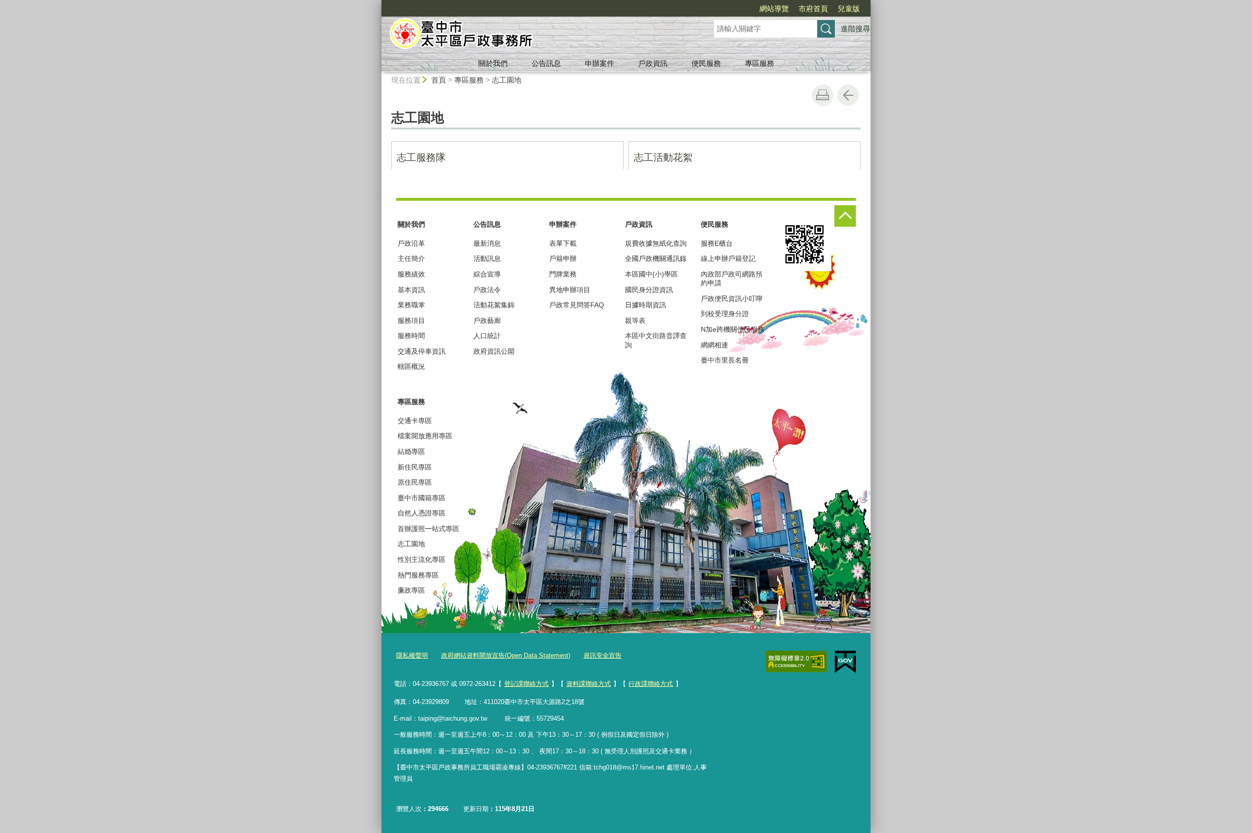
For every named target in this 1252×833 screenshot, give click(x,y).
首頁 (438, 80)
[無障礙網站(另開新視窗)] (796, 661)
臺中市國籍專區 (422, 498)
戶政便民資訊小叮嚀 (731, 298)
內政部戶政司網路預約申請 (731, 278)
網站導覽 (774, 8)
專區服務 (759, 63)
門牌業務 (563, 274)
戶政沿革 (411, 243)
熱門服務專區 (418, 575)
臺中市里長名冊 (725, 360)
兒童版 (849, 8)
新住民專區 (415, 467)
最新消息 (487, 243)
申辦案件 (599, 63)
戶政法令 (487, 290)
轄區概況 (411, 366)
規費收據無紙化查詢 (656, 243)
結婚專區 (411, 451)
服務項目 (411, 320)
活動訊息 (487, 258)
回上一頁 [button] (848, 95)
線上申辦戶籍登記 (728, 258)
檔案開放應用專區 (425, 436)
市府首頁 (813, 8)
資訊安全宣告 (602, 655)
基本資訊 (411, 290)
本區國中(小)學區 (651, 274)
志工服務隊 (421, 157)
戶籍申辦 (563, 258)
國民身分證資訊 (649, 290)
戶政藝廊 (487, 320)
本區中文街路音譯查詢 (656, 340)
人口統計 (487, 336)
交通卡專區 (415, 421)
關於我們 (493, 63)
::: (377, 4)
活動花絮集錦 (493, 305)
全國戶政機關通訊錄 (656, 258)
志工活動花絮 (663, 157)
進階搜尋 (855, 28)
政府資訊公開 (493, 351)
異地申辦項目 (569, 290)
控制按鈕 (845, 216)
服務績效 (411, 274)
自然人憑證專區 (422, 513)
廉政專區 (411, 590)
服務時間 (411, 336)
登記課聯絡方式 (526, 683)
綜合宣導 (487, 274)
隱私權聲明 (412, 655)
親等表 (635, 320)
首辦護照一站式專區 (428, 529)
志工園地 (506, 80)
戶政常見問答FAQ (576, 305)
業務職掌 (411, 305)
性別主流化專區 (422, 559)
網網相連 (714, 345)
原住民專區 (415, 482)
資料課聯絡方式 (588, 683)
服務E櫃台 (717, 243)
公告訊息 (546, 63)
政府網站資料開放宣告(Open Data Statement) (505, 655)
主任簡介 (411, 258)
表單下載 (563, 243)
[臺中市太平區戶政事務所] (536, 35)
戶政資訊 (653, 63)
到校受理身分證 (725, 314)
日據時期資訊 (645, 305)
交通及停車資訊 (422, 351)
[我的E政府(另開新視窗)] (845, 662)
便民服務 (706, 63)
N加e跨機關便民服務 (732, 329)
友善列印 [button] (822, 95)
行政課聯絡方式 (650, 683)
